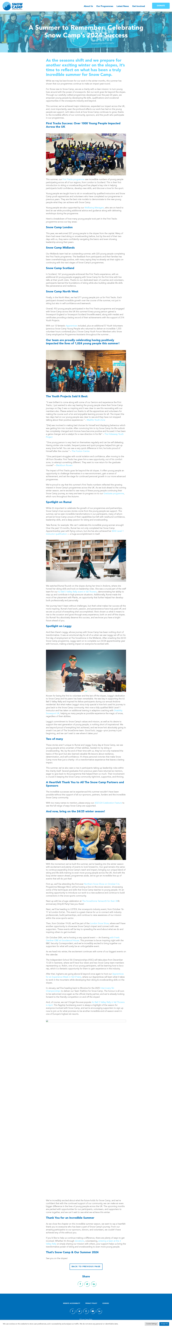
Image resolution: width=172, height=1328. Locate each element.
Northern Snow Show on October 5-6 (101, 884)
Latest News (123, 6)
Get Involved (138, 6)
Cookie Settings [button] (151, 1324)
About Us (88, 6)
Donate (161, 6)
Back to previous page (86, 1267)
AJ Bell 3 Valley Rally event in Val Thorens (77, 592)
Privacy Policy (91, 1303)
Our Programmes (104, 6)
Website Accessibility (71, 1303)
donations (79, 1241)
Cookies (105, 1303)
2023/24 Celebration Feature (108, 803)
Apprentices (71, 326)
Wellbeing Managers (94, 208)
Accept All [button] (164, 1324)
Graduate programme (114, 494)
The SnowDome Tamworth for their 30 (100, 901)
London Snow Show (99, 924)
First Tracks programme (73, 180)
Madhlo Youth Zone (96, 420)
